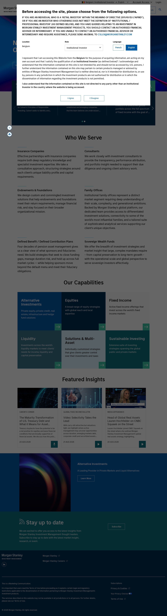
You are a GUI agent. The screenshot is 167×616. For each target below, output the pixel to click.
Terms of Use (117, 599)
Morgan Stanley (50, 556)
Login (158, 2)
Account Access (141, 2)
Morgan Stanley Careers (54, 561)
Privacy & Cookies (119, 588)
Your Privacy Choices (120, 594)
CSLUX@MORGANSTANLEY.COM (115, 34)
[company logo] (14, 9)
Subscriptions (116, 583)
